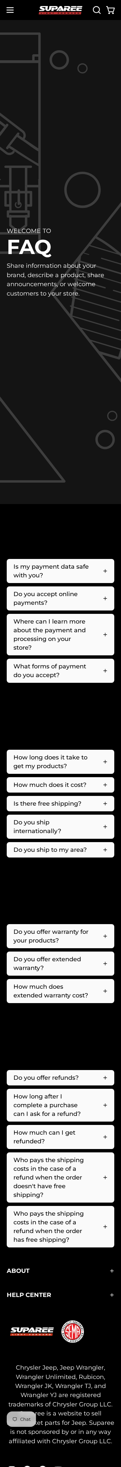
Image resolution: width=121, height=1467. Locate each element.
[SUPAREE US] (60, 10)
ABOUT (18, 1270)
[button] (96, 10)
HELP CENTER (29, 1294)
